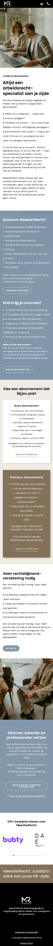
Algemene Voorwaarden (26, 932)
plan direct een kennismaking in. (28, 796)
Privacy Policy (26, 943)
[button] (41, 4)
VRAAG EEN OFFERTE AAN (26, 454)
